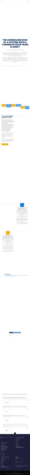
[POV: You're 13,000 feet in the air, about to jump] (22, 288)
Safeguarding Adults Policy (4, 446)
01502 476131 (17, 446)
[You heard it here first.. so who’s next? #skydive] (7, 279)
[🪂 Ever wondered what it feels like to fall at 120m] (7, 309)
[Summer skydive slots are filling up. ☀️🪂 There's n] (7, 289)
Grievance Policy (3, 450)
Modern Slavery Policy (4, 449)
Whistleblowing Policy (4, 448)
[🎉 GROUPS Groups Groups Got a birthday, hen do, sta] (22, 305)
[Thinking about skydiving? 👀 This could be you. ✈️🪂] (22, 281)
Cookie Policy (2, 444)
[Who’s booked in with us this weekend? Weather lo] (22, 326)
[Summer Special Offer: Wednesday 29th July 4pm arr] (7, 327)
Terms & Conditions (3, 445)
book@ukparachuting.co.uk (20, 447)
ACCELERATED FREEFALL (24, 93)
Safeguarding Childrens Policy (5, 447)
